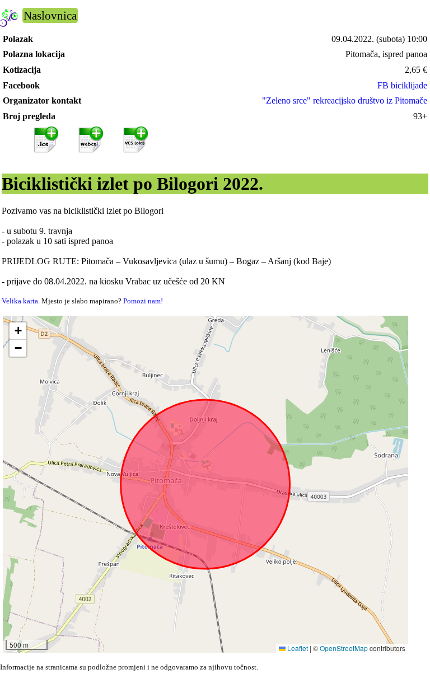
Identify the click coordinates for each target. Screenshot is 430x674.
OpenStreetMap (344, 648)
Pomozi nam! (143, 301)
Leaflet (297, 648)
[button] (18, 331)
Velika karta (20, 301)
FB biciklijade (402, 85)
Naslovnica (50, 15)
